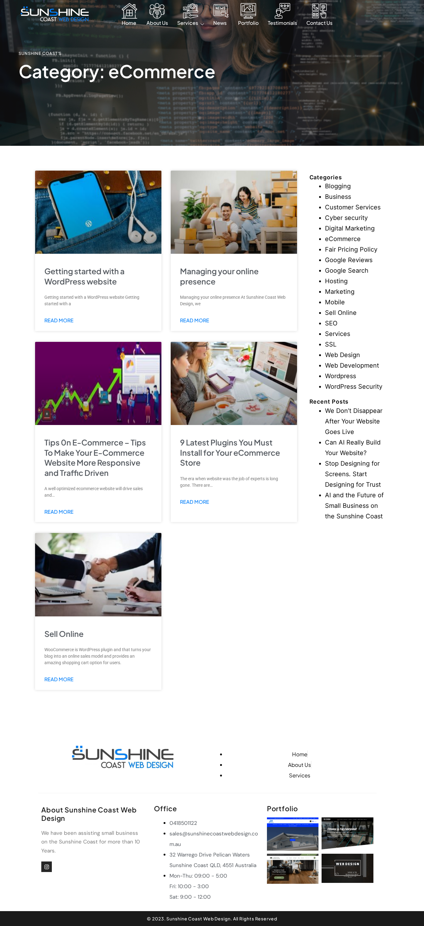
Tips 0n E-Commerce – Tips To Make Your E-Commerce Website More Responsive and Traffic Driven (95, 457)
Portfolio (248, 23)
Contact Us (319, 23)
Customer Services (353, 207)
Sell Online (63, 634)
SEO (331, 323)
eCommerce (343, 239)
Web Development (352, 365)
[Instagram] (46, 866)
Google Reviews (348, 260)
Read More (59, 320)
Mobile (335, 302)
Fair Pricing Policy (351, 249)
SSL (330, 344)
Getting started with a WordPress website (84, 276)
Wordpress (340, 376)
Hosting (336, 281)
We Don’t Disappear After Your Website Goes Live (353, 421)
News (220, 23)
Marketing (339, 291)
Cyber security (346, 217)
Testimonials (282, 23)
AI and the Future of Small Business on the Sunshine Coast (354, 505)
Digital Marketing (350, 228)
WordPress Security (353, 386)
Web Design (342, 355)
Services (187, 23)
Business (338, 196)
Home (129, 23)
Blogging (338, 186)
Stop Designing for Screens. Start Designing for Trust (353, 474)
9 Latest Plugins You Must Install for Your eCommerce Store (230, 452)
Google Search (346, 270)
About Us (157, 23)
